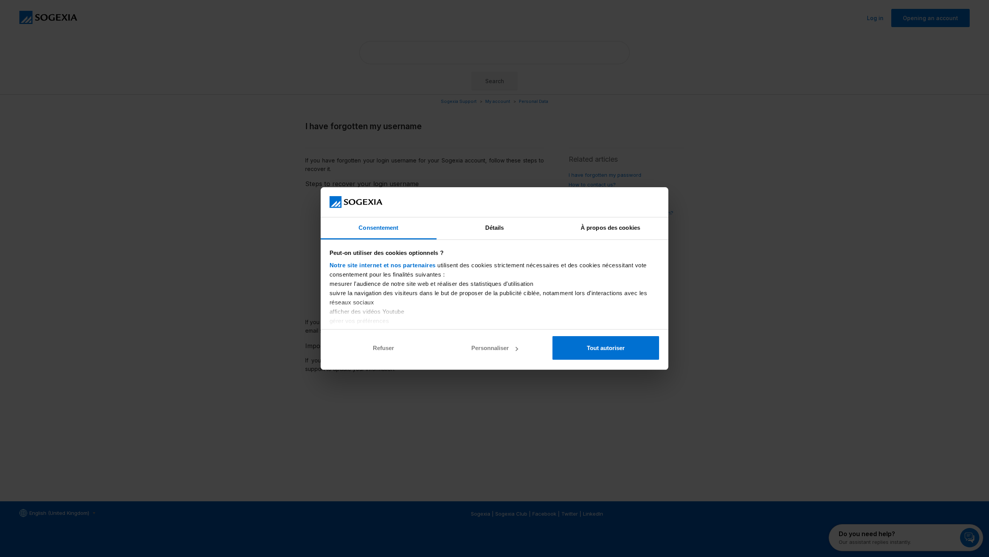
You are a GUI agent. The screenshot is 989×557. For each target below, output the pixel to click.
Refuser (383, 348)
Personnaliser (490, 348)
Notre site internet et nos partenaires (383, 265)
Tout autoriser (606, 348)
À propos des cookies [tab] (610, 227)
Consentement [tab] (378, 227)
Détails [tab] (494, 227)
